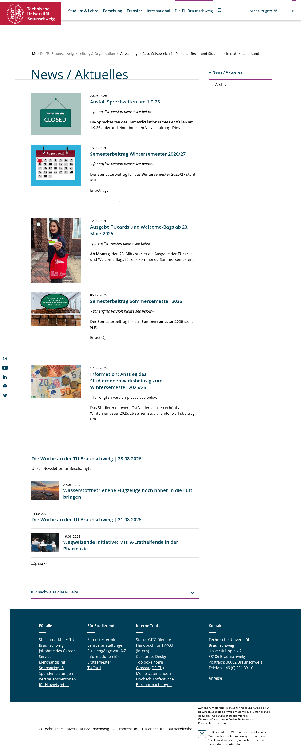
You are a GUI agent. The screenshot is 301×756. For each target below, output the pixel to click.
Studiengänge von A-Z (106, 650)
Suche (220, 10)
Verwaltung (129, 53)
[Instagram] (5, 359)
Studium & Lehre (83, 10)
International (158, 10)
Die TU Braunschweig (194, 10)
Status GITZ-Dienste (153, 639)
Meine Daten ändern (154, 673)
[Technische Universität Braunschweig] (30, 13)
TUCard (94, 667)
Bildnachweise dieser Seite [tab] (54, 592)
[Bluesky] (5, 396)
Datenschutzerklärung (212, 723)
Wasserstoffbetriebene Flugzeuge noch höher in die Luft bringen (127, 493)
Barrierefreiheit (181, 729)
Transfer (134, 10)
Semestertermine (103, 639)
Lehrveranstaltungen (106, 645)
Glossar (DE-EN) (150, 667)
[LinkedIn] (5, 377)
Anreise (215, 678)
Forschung (112, 10)
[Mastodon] (5, 387)
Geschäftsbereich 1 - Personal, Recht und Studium (182, 53)
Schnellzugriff (261, 11)
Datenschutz (153, 729)
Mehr (42, 564)
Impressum (128, 729)
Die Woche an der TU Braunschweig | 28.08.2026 (86, 458)
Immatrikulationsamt (242, 53)
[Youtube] (5, 368)
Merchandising (52, 662)
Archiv (220, 84)
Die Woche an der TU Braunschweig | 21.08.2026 (86, 519)
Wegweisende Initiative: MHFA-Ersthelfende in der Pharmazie (120, 545)
